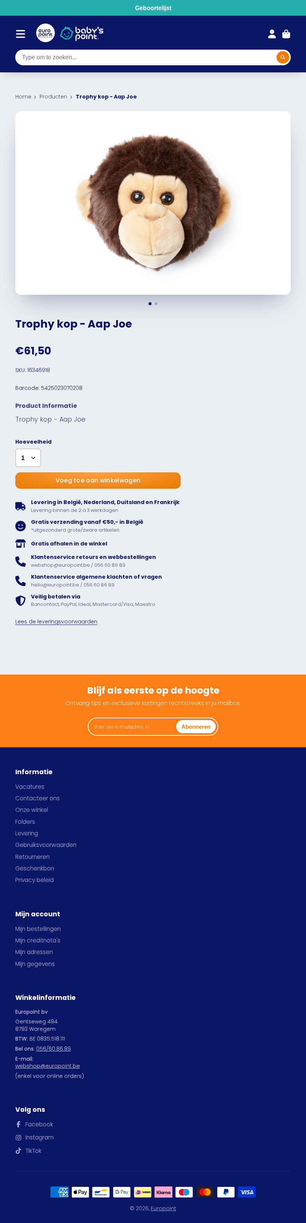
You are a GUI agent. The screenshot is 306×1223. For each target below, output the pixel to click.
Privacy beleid (34, 880)
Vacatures (29, 787)
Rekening (272, 33)
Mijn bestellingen (38, 929)
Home (23, 96)
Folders (25, 822)
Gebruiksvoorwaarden (45, 845)
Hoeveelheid (33, 441)
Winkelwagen (286, 33)
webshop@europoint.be (47, 1066)
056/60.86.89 (53, 1048)
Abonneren (195, 726)
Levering (26, 833)
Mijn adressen (34, 952)
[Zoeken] (283, 57)
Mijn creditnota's (37, 940)
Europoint (163, 1208)
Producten (53, 96)
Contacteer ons (37, 798)
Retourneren (32, 857)
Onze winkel (31, 810)
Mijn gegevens (35, 964)
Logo (45, 34)
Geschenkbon (34, 868)
